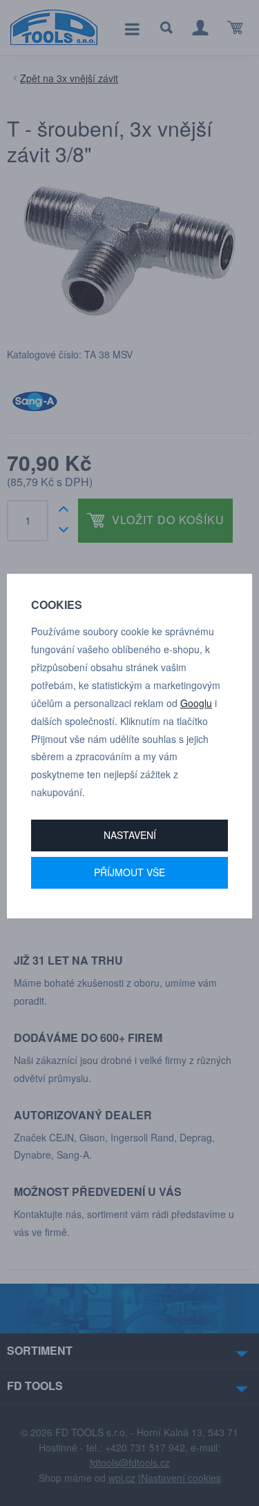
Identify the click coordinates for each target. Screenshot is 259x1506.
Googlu (196, 703)
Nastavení (130, 835)
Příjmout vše (129, 872)
